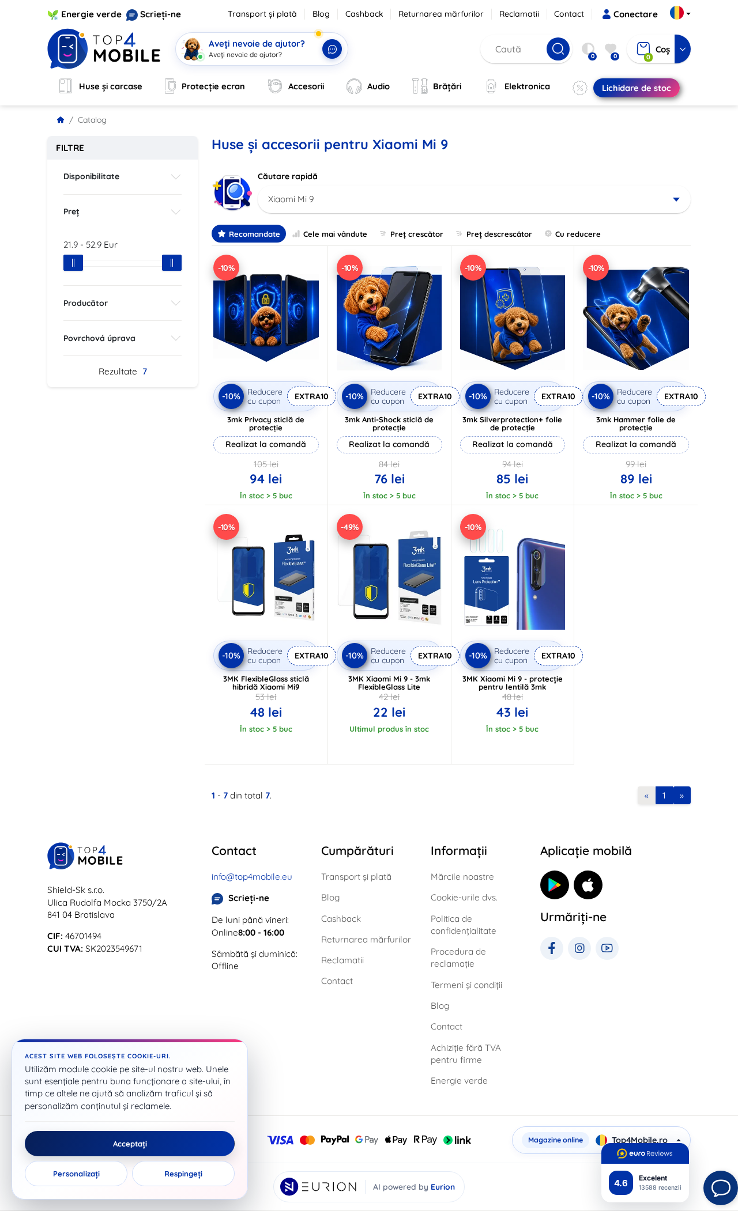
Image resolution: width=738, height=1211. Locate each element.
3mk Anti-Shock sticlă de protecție (389, 423)
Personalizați (76, 1173)
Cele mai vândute (335, 234)
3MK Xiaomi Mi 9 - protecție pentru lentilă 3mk (512, 682)
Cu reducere (578, 234)
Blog (321, 14)
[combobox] (474, 199)
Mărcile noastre (462, 876)
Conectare (635, 14)
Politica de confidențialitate (463, 924)
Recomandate (254, 234)
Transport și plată (262, 14)
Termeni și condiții (466, 984)
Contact (569, 14)
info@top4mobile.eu (252, 876)
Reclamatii (519, 14)
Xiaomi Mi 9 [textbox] (291, 199)
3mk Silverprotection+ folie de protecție (512, 423)
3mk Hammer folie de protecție (636, 423)
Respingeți (183, 1173)
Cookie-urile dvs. (464, 897)
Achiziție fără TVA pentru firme (466, 1053)
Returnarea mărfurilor (441, 14)
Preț (71, 211)
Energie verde (91, 14)
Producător (85, 303)
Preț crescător (416, 234)
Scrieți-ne (160, 14)
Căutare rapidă (288, 176)
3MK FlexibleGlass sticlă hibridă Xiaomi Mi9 (266, 682)
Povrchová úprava (99, 338)
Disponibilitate (91, 176)
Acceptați (130, 1143)
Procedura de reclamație (458, 957)
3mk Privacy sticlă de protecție (265, 423)
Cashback (364, 14)
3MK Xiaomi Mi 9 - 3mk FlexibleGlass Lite (389, 682)
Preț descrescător (499, 234)
